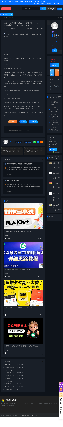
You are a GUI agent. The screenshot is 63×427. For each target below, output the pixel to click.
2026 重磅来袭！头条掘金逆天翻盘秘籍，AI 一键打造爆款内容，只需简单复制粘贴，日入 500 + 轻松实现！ (9, 386)
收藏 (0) (13, 121)
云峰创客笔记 (8, 129)
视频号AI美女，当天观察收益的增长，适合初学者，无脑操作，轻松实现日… (57, 193)
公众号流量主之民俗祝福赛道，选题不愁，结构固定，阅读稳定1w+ (22, 346)
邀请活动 (43, 3)
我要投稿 (59, 17)
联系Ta (56, 39)
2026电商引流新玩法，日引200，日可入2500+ (54, 123)
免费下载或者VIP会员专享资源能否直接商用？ (19, 164)
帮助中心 (50, 3)
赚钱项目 (8, 17)
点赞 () (34, 121)
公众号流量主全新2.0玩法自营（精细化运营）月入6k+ (19, 269)
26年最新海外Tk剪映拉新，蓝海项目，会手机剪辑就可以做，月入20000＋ (9, 383)
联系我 (55, 50)
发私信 (54, 35)
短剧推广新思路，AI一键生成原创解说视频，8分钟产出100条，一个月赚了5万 (57, 163)
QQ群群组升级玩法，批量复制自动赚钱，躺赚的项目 (11, 152)
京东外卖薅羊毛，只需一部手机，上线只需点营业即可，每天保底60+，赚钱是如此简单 (9, 375)
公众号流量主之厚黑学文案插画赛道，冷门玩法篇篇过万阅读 (9, 389)
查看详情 (9, 174)
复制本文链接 (28, 142)
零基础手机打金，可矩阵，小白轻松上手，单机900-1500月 (9, 381)
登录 (60, 8)
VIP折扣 (53, 61)
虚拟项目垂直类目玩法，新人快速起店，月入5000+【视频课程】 (34, 152)
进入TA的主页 (55, 46)
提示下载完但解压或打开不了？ (15, 180)
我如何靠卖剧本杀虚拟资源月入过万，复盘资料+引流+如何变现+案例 (57, 173)
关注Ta (52, 35)
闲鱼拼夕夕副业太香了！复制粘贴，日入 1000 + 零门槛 (19, 308)
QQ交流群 (53, 149)
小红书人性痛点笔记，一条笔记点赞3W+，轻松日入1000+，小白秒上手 (57, 183)
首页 (4, 17)
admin (6, 28)
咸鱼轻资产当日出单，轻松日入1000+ (57, 205)
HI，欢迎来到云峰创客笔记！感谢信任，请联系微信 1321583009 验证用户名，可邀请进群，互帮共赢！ (24, 1)
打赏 (23, 121)
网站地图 (24, 415)
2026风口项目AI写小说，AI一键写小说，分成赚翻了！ (19, 231)
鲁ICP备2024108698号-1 (32, 415)
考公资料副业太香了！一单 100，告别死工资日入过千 (9, 378)
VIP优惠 (37, 3)
